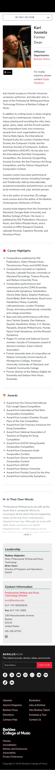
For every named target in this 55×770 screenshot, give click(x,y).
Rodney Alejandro (15, 555)
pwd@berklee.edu (14, 600)
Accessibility (9, 752)
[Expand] (48, 18)
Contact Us (35, 719)
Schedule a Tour (38, 714)
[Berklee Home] (27, 731)
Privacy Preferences (13, 756)
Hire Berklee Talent (39, 710)
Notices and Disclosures (15, 748)
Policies (7, 740)
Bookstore (34, 700)
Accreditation (9, 744)
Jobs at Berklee (37, 705)
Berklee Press (10, 710)
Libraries (7, 700)
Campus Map (10, 719)
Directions (8, 714)
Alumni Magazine (12, 705)
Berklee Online (42, 59)
